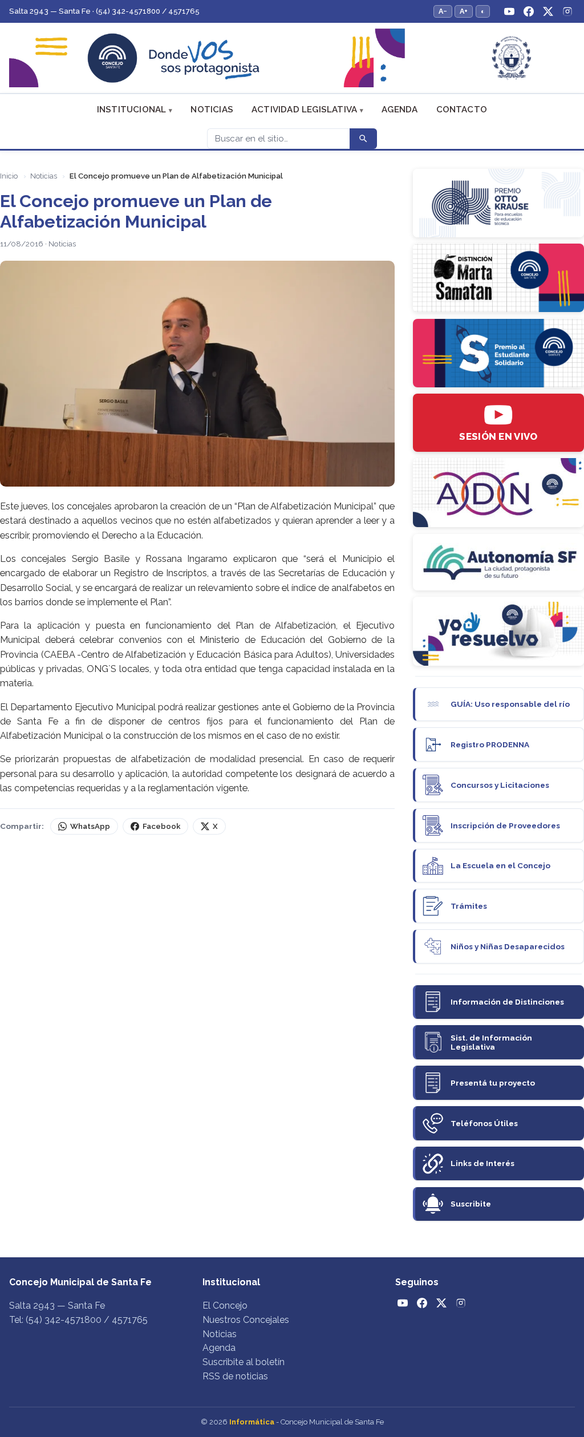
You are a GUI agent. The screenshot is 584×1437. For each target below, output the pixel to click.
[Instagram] (567, 11)
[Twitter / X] (548, 11)
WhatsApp (90, 826)
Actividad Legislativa (304, 109)
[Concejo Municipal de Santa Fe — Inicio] (292, 58)
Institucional (132, 109)
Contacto (462, 109)
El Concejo (225, 1305)
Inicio (9, 176)
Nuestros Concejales (245, 1319)
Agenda (399, 109)
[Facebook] (528, 11)
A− (443, 11)
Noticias (211, 109)
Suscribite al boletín (243, 1362)
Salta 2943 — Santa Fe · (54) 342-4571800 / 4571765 (104, 11)
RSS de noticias (235, 1376)
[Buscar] (363, 138)
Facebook (161, 826)
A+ (464, 11)
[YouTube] (509, 11)
